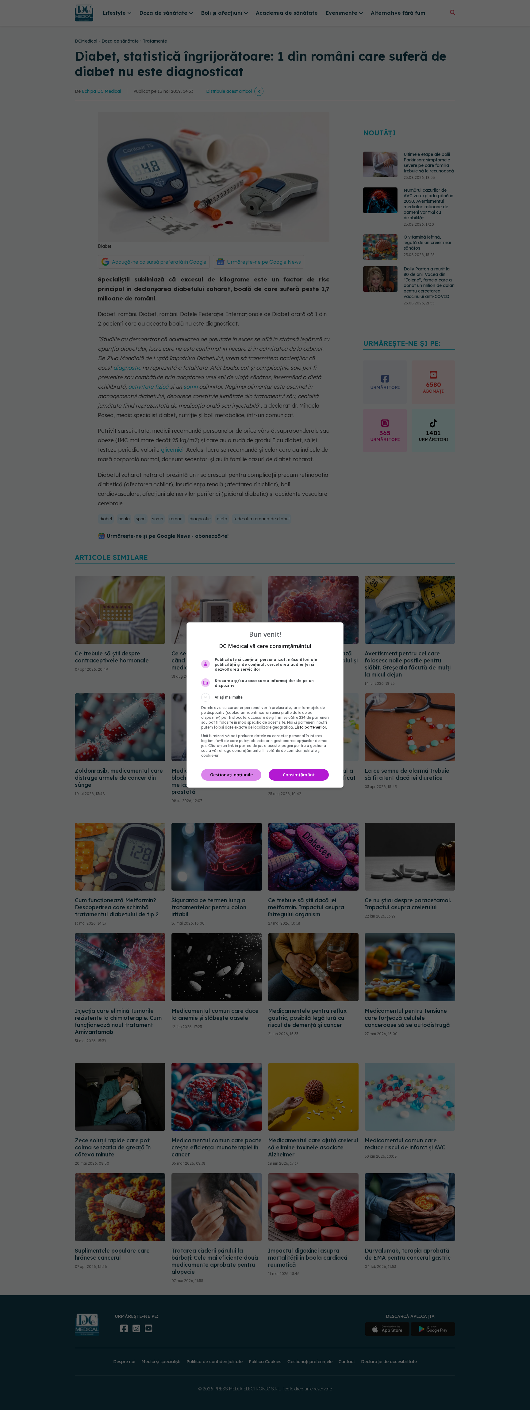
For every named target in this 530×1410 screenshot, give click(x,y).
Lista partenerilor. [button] (311, 727)
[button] (265, 697)
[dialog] (265, 705)
